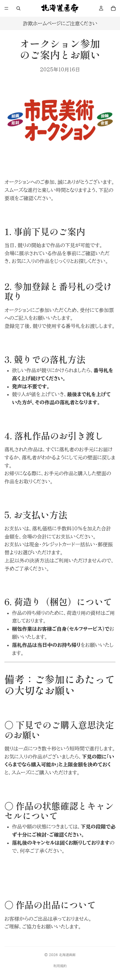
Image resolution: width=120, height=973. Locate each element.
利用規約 (60, 965)
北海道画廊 (67, 954)
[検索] (18, 8)
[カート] (113, 8)
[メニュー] (6, 8)
